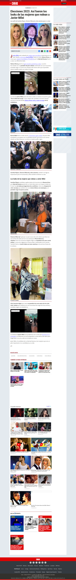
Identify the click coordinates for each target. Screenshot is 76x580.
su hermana (26, 57)
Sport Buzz (50, 569)
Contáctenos (32, 572)
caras (45, 517)
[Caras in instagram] (30, 562)
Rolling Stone (43, 569)
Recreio (55, 569)
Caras (22, 569)
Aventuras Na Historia (34, 569)
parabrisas (17, 536)
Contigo (26, 569)
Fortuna (36, 565)
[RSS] (42, 562)
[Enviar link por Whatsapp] (45, 51)
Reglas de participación (51, 572)
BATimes (58, 565)
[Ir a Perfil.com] (63, 1)
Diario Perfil (19, 565)
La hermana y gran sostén (35, 135)
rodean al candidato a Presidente (25, 59)
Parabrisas (46, 565)
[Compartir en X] (42, 51)
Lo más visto (57, 24)
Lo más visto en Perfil (60, 79)
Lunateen (52, 565)
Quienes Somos (24, 572)
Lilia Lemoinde (31, 355)
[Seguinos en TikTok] (39, 562)
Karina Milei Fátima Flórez (22, 355)
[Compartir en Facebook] (39, 51)
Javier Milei (13, 355)
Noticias (25, 565)
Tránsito (60, 572)
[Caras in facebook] (33, 562)
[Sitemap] (45, 562)
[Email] (50, 51)
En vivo (64, 3)
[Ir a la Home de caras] (15, 4)
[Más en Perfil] (17, 513)
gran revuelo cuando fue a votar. (32, 64)
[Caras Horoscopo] (62, 135)
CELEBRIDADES (28, 7)
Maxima (60, 569)
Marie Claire (30, 565)
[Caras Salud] (62, 130)
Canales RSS (17, 572)
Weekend (41, 565)
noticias (17, 517)
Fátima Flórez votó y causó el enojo (34, 100)
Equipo (43, 572)
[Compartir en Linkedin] (47, 51)
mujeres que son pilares (34, 55)
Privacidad (38, 572)
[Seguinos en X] (36, 562)
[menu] (10, 3)
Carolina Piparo (39, 355)
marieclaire (31, 517)
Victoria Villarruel (48, 355)
